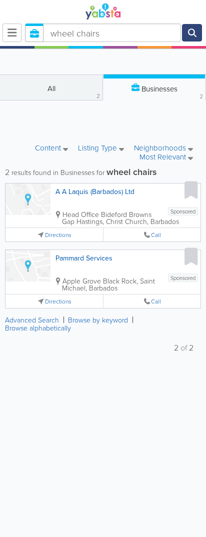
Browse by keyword (98, 319)
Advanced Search (32, 319)
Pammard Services (84, 258)
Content (49, 148)
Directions (58, 235)
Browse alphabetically (38, 327)
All (74, 91)
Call (156, 235)
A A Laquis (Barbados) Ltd (95, 191)
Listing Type (98, 148)
